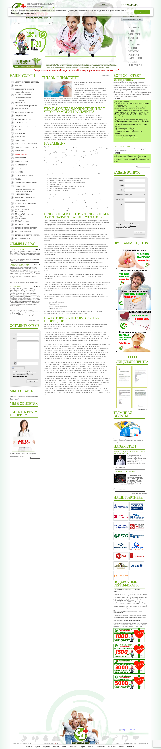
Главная (134, 27)
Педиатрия (19, 151)
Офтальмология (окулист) (26, 147)
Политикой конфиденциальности (23, 13)
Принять (142, 12)
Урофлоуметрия (21, 200)
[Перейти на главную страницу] (40, 18)
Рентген (18, 168)
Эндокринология (22, 224)
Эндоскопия (20, 100)
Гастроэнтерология (23, 95)
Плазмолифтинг (21, 154)
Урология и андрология (25, 197)
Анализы (18, 85)
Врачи (131, 41)
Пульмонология (21, 161)
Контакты (135, 65)
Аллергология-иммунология (27, 82)
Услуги (133, 37)
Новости (134, 44)
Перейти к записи (35, 458)
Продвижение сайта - (51, 743)
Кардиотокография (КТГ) (25, 119)
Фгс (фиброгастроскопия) (25, 203)
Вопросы (134, 54)
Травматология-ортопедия (26, 182)
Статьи (132, 61)
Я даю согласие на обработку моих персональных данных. (24, 374)
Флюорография (21, 207)
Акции (132, 48)
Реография (19, 172)
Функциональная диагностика (22, 210)
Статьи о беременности (24, 92)
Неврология (20, 133)
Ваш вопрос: (120, 204)
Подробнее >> (106, 75)
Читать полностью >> (120, 467)
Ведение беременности (24, 89)
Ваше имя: (121, 180)
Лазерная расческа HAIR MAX (25, 189)
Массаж (18, 130)
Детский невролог (22, 238)
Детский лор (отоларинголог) (27, 235)
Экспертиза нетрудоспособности (24, 213)
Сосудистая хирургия (24, 175)
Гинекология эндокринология (26, 106)
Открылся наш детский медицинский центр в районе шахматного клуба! (91, 70)
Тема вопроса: (120, 199)
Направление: (120, 194)
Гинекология (20, 103)
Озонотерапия (21, 140)
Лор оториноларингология (26, 126)
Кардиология (20, 115)
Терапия (18, 179)
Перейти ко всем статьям (139, 493)
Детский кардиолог (23, 231)
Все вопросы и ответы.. (143, 166)
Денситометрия (21, 108)
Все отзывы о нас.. (34, 320)
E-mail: (122, 185)
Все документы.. (142, 409)
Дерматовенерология (24, 112)
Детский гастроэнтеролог (26, 228)
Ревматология (21, 165)
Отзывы (133, 51)
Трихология (20, 186)
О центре (134, 34)
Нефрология (20, 137)
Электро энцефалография (22, 221)
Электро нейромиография (22, 217)
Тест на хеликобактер (23, 98)
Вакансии (135, 58)
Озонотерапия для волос (24, 191)
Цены (131, 30)
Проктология (20, 158)
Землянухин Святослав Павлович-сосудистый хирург (129, 452)
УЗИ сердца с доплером (124, 471)
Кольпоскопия (21, 123)
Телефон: (121, 189)
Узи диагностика (22, 194)
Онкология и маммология (26, 144)
